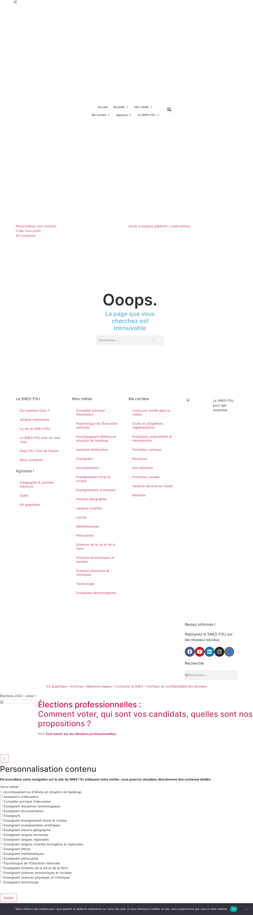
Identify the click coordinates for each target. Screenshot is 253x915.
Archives (76, 686)
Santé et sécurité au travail (152, 486)
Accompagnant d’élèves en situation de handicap (96, 438)
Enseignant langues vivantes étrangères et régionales (43, 844)
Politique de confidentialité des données (177, 686)
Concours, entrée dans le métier (151, 412)
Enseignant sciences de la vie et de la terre (36, 868)
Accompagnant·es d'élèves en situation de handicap (42, 792)
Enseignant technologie (21, 882)
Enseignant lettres (17, 849)
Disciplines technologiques (96, 593)
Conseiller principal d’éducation (90, 412)
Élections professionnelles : (89, 704)
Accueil (102, 107)
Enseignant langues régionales (26, 839)
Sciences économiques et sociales (95, 560)
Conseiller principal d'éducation (27, 801)
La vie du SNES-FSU (35, 429)
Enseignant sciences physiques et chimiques (37, 877)
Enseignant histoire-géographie (27, 830)
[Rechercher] (159, 340)
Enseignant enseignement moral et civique (35, 820)
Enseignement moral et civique (93, 479)
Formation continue (146, 450)
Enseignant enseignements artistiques (32, 825)
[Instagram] (219, 652)
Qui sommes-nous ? (34, 410)
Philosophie (84, 535)
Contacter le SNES (129, 686)
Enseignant (84, 459)
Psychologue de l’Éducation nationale (96, 425)
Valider (8, 898)
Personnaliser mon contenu (36, 226)
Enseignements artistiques (95, 490)
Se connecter (26, 236)
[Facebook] (190, 652)
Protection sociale (146, 477)
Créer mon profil (28, 231)
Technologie (85, 584)
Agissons (122, 115)
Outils (24, 495)
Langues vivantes (89, 508)
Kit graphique (30, 505)
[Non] (246, 909)
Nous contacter (31, 460)
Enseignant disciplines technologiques (32, 806)
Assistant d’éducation (92, 450)
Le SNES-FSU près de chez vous (40, 440)
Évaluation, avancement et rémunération (152, 438)
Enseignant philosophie (21, 858)
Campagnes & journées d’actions (37, 484)
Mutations (139, 459)
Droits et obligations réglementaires (147, 425)
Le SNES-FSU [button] (146, 115)
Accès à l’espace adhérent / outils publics (159, 226)
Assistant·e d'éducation (21, 796)
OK (234, 908)
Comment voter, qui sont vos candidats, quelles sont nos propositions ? (145, 718)
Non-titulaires (142, 468)
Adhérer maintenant (34, 420)
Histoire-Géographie (91, 499)
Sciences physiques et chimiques (92, 573)
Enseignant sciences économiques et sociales (38, 872)
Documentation (87, 468)
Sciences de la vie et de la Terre (95, 546)
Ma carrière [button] (99, 115)
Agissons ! (25, 471)
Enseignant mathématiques (24, 853)
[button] (169, 109)
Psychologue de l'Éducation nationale (32, 863)
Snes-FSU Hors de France (39, 451)
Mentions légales (99, 686)
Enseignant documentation (23, 811)
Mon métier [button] (141, 107)
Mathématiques (87, 526)
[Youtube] (200, 652)
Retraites (139, 495)
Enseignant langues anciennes (26, 834)
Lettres (81, 517)
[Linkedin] (209, 652)
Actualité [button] (119, 107)
